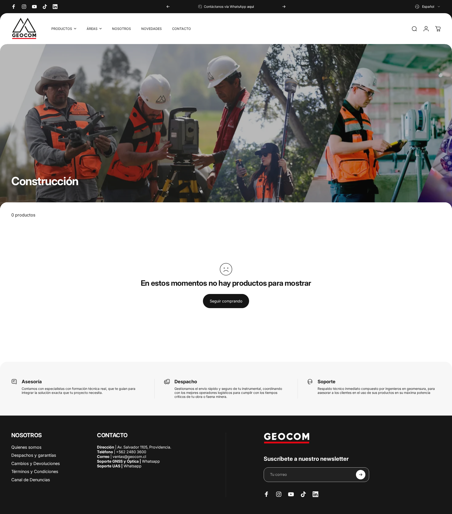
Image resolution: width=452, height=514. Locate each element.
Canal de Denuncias (30, 479)
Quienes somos (26, 447)
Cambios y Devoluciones (35, 463)
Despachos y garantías (33, 455)
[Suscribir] (360, 474)
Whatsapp (150, 461)
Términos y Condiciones (34, 471)
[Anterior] (168, 6)
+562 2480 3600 (131, 451)
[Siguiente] (284, 6)
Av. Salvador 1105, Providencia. (144, 447)
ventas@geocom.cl (129, 456)
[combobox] (428, 6)
